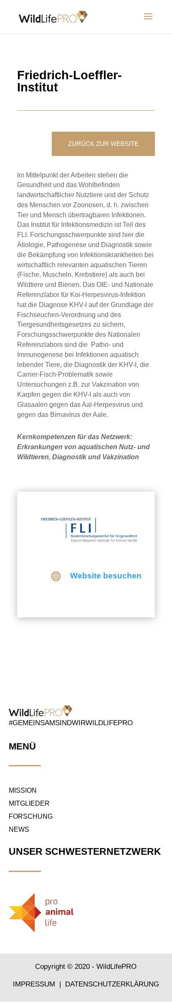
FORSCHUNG (31, 816)
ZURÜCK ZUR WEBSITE (103, 143)
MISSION (23, 790)
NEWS (19, 829)
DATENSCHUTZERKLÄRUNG (112, 984)
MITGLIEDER (29, 803)
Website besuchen (106, 575)
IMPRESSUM (35, 984)
